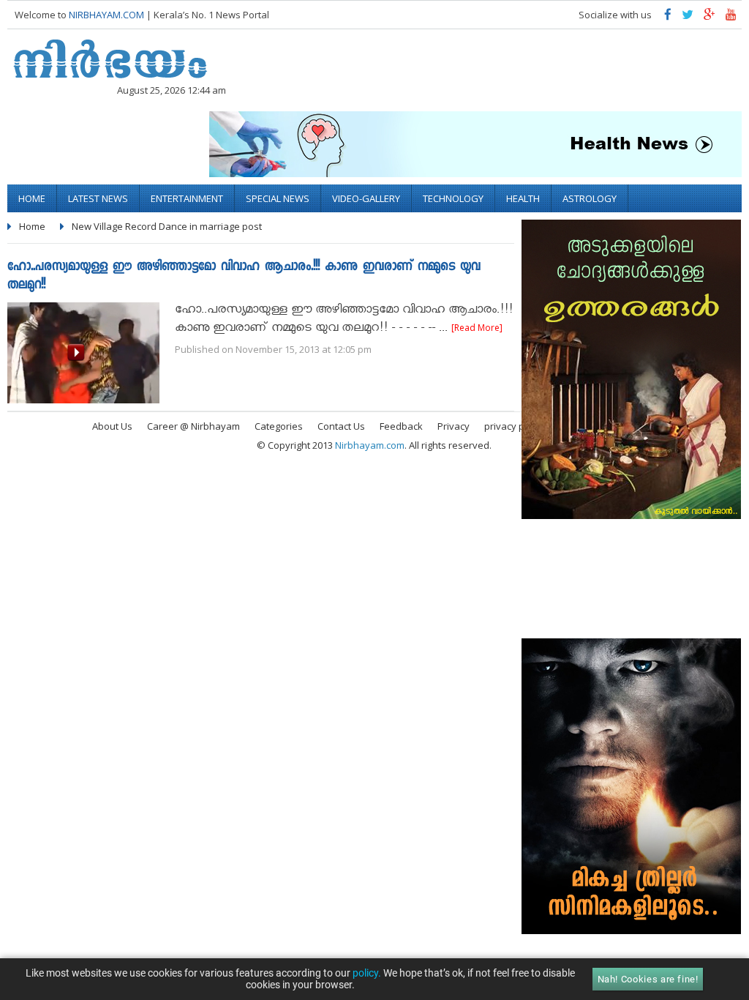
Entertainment (187, 198)
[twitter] (687, 18)
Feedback (401, 426)
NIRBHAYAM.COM (106, 14)
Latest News (98, 198)
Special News (277, 198)
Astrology (589, 198)
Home (31, 198)
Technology (453, 198)
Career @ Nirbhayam (193, 426)
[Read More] (477, 327)
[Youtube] (731, 18)
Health (523, 198)
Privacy (453, 426)
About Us (112, 426)
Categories (279, 426)
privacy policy (514, 426)
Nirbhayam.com (369, 445)
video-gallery (366, 198)
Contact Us (341, 426)
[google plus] (709, 18)
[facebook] (667, 18)
